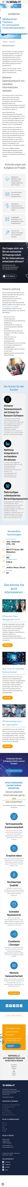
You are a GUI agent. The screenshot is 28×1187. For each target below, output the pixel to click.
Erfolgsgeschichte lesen (14, 770)
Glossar (4, 1131)
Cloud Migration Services (8, 1114)
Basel (14, 1075)
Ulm (14, 1069)
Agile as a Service (7, 1112)
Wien (14, 1071)
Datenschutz (5, 1155)
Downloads (4, 1129)
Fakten (10, 1155)
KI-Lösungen (5, 1108)
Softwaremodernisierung (9, 306)
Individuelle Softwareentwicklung (11, 1104)
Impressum (17, 1153)
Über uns (4, 1123)
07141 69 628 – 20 (8, 1145)
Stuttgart (14, 1064)
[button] (7, 1005)
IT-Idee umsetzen (6, 1110)
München (14, 1068)
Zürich (14, 1073)
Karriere (4, 1125)
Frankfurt (14, 1066)
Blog (3, 1127)
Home (6, 42)
